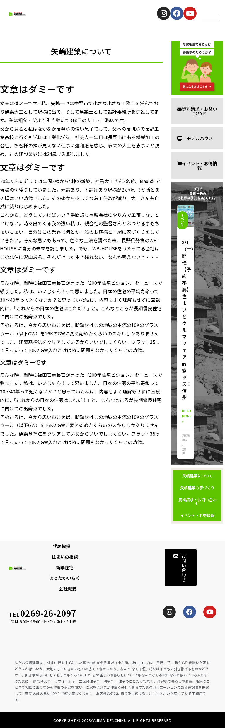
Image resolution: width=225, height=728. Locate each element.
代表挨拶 (61, 546)
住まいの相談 (65, 557)
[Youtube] (190, 13)
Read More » (187, 416)
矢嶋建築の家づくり (197, 487)
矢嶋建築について (197, 475)
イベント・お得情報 (197, 515)
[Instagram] (163, 13)
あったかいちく (64, 578)
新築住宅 (65, 567)
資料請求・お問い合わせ (197, 501)
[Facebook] (176, 13)
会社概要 (67, 588)
